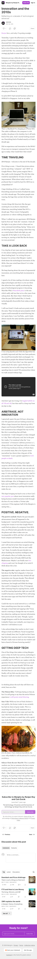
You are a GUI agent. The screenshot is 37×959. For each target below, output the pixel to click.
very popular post (8, 496)
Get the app (28, 950)
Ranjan (4, 33)
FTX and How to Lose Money (13, 889)
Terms (21, 945)
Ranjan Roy (13, 882)
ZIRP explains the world (11, 901)
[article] (18, 881)
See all (5, 913)
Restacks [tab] (14, 848)
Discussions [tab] (16, 872)
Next (30, 834)
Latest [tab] (9, 872)
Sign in (33, 3)
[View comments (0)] (10, 28)
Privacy (16, 945)
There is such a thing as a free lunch (13, 880)
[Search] (33, 872)
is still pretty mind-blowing (19, 697)
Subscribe (26, 3)
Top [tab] (4, 872)
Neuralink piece (18, 290)
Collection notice (29, 945)
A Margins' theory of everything (12, 904)
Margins (8, 22)
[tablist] (10, 848)
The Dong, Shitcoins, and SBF (11, 892)
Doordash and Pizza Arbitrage (13, 877)
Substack (9, 955)
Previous (7, 834)
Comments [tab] (6, 848)
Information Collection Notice (19, 818)
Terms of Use (27, 816)
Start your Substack (13, 950)
